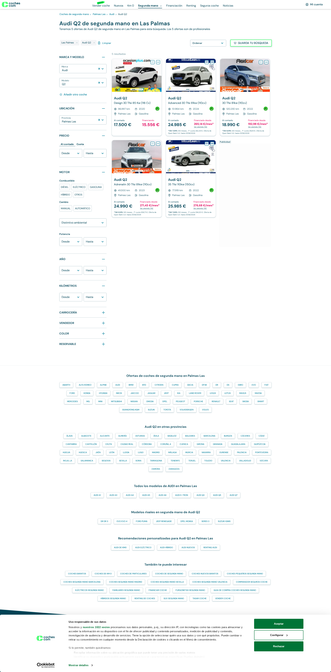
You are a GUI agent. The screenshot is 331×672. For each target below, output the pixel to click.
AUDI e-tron (181, 495)
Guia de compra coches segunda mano (235, 590)
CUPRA (175, 385)
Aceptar (279, 623)
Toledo (208, 460)
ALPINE (103, 385)
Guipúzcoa (259, 444)
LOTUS (227, 393)
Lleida (126, 452)
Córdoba (147, 444)
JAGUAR (151, 393)
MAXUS (242, 393)
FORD (72, 393)
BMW (131, 385)
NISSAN (134, 401)
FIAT (266, 385)
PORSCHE (198, 401)
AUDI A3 (113, 495)
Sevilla (123, 460)
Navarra (206, 452)
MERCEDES (72, 401)
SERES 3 (205, 521)
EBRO (240, 385)
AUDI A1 (97, 495)
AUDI (117, 385)
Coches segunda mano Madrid (125, 582)
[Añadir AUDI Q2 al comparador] (158, 62)
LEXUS (213, 393)
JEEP (166, 393)
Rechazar (279, 646)
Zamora (156, 469)
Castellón (91, 444)
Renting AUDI (210, 547)
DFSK (204, 385)
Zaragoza (174, 469)
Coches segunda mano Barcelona (82, 582)
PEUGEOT (180, 401)
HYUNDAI (103, 393)
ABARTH (66, 385)
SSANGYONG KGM (130, 409)
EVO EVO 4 (122, 521)
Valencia (225, 460)
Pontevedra (261, 452)
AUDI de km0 (120, 547)
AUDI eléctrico (143, 547)
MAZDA (258, 393)
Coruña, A (165, 444)
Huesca (83, 452)
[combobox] (62, 70)
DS (228, 385)
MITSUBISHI (116, 401)
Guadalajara (238, 444)
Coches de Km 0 (103, 573)
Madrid (156, 452)
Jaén (98, 452)
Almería (122, 436)
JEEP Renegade (164, 521)
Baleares (190, 436)
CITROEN (159, 385)
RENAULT (216, 401)
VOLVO (205, 409)
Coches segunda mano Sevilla (167, 582)
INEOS (119, 393)
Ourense (223, 452)
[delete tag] (77, 43)
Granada (217, 444)
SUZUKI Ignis (224, 521)
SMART (260, 401)
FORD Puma (141, 521)
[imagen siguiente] (159, 75)
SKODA (245, 401)
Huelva (66, 452)
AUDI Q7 (233, 495)
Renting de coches (144, 598)
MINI (100, 401)
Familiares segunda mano (126, 590)
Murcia (189, 452)
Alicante (105, 436)
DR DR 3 (104, 521)
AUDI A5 (146, 495)
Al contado (67, 144)
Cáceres (245, 436)
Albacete (86, 436)
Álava (69, 436)
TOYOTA (167, 409)
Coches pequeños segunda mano (245, 573)
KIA (178, 393)
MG (88, 401)
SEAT (231, 401)
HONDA (86, 393)
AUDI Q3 (200, 495)
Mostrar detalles (78, 665)
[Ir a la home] (11, 4)
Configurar (276, 635)
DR (216, 385)
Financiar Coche (158, 590)
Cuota (80, 144)
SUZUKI (151, 409)
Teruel (192, 460)
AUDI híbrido (166, 547)
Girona (200, 444)
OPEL (164, 401)
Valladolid (245, 460)
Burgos (228, 436)
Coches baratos (77, 573)
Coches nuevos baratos (205, 573)
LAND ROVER (195, 393)
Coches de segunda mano (169, 573)
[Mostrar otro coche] (136, 89)
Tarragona (156, 460)
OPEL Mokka (186, 521)
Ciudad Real (127, 444)
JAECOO (135, 393)
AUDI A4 (130, 495)
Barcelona (209, 436)
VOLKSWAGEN (186, 409)
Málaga (172, 452)
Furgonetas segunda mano (190, 590)
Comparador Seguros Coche (252, 582)
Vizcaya (264, 460)
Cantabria (71, 444)
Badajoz (172, 436)
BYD (144, 385)
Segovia (106, 460)
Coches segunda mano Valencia (209, 582)
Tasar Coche (200, 598)
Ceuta (108, 444)
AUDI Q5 (217, 495)
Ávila (156, 436)
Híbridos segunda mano (113, 598)
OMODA (150, 401)
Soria (138, 460)
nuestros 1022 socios (96, 627)
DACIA (190, 385)
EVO (254, 385)
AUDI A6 (163, 495)
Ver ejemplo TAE (200, 127)
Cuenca (184, 444)
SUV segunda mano (174, 598)
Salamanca (87, 460)
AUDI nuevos (188, 547)
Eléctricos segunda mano (89, 590)
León (111, 452)
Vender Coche (223, 598)
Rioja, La (67, 460)
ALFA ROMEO (85, 385)
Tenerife (175, 460)
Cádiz (262, 436)
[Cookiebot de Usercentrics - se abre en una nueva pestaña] (46, 665)
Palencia (242, 452)
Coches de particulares (133, 573)
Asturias (140, 436)
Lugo (140, 452)
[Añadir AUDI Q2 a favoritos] (153, 62)
